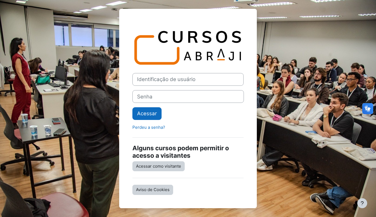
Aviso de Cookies (153, 189)
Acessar (147, 113)
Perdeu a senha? (148, 127)
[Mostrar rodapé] (362, 203)
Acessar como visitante (158, 166)
